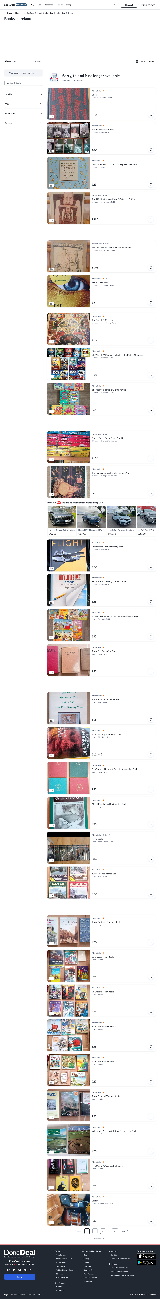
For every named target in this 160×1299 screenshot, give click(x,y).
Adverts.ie (60, 1290)
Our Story (114, 1255)
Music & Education (45, 13)
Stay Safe (87, 1266)
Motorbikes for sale (64, 1259)
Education (60, 13)
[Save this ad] (151, 115)
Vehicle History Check (65, 1270)
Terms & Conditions (35, 1295)
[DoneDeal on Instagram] (30, 1269)
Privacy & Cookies (18, 1295)
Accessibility (88, 1281)
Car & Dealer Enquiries (119, 1268)
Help (85, 1255)
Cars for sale (61, 1255)
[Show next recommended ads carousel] (153, 503)
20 (115, 1231)
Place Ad (129, 5)
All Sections (29, 13)
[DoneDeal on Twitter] (14, 1269)
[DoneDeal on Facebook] (8, 1269)
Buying (86, 1259)
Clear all (38, 61)
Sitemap (59, 1274)
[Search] (8, 83)
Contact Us (87, 1270)
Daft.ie (59, 1287)
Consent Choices (90, 1278)
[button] (64, 4)
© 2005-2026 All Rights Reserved (143, 1294)
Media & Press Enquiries (120, 1259)
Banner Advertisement (119, 1271)
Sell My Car (60, 1266)
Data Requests (89, 1274)
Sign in (19, 1277)
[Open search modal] (116, 4)
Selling (86, 1262)
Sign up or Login (148, 5)
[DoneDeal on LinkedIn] (25, 1269)
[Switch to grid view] (137, 61)
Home (17, 13)
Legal (6, 1295)
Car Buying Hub (62, 1278)
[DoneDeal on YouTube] (19, 1269)
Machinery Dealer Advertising (122, 1275)
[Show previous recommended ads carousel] (149, 503)
